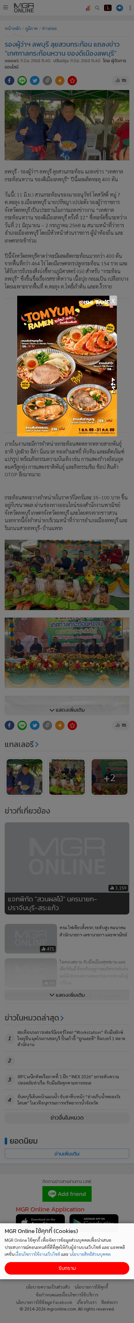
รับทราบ (67, 1268)
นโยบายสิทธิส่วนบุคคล (90, 1254)
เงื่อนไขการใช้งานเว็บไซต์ (37, 1254)
